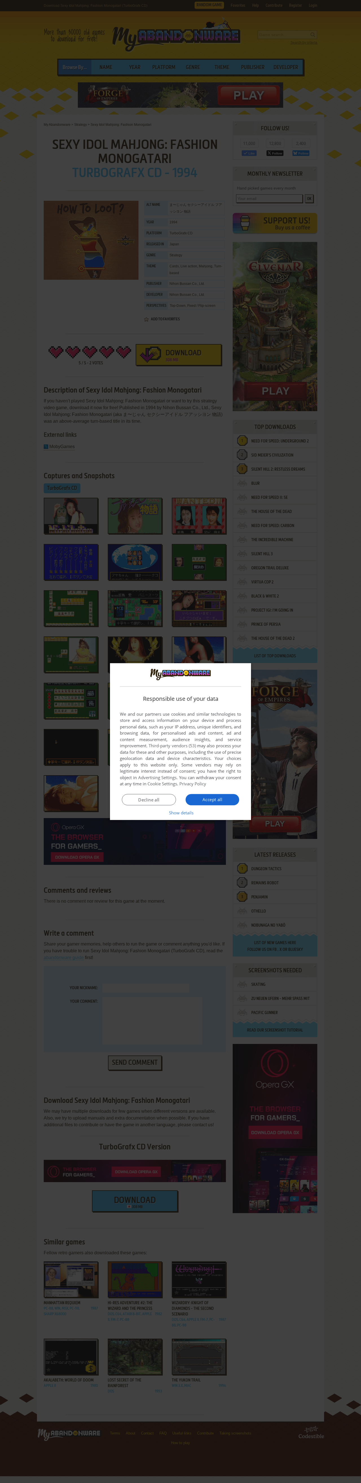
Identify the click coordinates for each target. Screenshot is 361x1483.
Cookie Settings (162, 783)
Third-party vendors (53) (172, 745)
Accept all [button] (212, 799)
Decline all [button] (148, 800)
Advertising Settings (157, 777)
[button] (180, 813)
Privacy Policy (192, 783)
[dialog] (180, 741)
